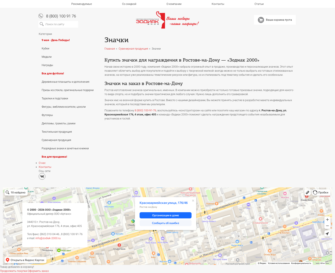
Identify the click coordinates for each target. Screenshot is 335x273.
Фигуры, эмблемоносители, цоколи (64, 106)
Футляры (47, 115)
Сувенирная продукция (56, 140)
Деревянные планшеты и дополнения (65, 81)
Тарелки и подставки (55, 98)
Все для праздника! (54, 156)
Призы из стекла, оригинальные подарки (68, 90)
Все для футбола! (53, 73)
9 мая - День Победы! (56, 40)
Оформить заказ (38, 270)
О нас (42, 162)
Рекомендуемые (81, 3)
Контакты (218, 3)
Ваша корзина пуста (279, 19)
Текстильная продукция (57, 131)
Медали (47, 56)
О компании (174, 3)
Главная (109, 48)
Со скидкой (129, 3)
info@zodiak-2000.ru (48, 238)
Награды (47, 65)
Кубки (45, 48)
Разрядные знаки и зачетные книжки (65, 148)
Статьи (259, 3)
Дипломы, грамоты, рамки (58, 123)
